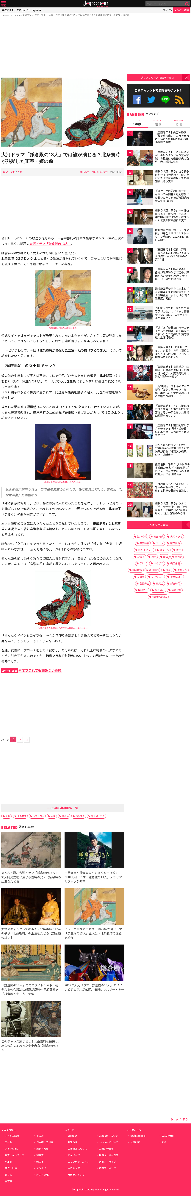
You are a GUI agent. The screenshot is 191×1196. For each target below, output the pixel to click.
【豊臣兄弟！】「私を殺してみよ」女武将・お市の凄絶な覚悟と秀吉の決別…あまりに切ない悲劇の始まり (172, 352)
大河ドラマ (38, 816)
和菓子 (40, 1161)
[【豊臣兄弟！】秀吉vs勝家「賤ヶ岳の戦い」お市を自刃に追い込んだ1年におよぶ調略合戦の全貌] (140, 139)
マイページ (74, 1155)
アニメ (159, 543)
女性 (53, 816)
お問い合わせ (106, 1148)
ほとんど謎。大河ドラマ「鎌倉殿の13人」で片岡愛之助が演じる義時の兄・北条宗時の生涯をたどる (31, 876)
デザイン (182, 570)
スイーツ (164, 550)
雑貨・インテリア (14, 1155)
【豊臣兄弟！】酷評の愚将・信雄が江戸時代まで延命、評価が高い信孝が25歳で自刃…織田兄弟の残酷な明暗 (172, 274)
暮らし (8, 1174)
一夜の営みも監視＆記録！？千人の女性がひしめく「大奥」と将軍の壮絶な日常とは (172, 487)
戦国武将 (175, 543)
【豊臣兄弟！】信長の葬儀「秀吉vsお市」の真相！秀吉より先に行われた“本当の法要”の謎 (172, 254)
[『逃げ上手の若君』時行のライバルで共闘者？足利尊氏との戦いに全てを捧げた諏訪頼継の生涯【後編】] (140, 334)
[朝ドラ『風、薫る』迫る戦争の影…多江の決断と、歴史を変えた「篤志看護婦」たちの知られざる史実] (140, 178)
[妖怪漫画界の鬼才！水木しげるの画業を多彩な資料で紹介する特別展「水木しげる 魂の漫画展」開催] (140, 295)
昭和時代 (143, 590)
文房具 (140, 576)
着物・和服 (42, 1148)
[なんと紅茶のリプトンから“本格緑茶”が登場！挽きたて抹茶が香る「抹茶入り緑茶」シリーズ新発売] (140, 451)
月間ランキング (76, 1174)
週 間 (158, 122)
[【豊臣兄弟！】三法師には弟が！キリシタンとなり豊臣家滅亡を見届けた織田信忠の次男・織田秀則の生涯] (140, 158)
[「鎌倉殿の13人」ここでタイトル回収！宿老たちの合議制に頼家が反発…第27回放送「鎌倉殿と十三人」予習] (31, 963)
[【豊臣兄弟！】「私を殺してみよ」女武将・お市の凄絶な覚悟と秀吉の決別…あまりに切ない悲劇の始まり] (140, 353)
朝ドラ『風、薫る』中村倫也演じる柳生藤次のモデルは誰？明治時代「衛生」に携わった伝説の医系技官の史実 (172, 215)
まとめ (40, 1135)
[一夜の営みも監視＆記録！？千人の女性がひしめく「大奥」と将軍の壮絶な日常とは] (140, 490)
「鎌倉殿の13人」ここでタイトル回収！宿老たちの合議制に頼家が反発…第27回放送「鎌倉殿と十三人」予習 (30, 989)
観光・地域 (11, 1168)
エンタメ (41, 1168)
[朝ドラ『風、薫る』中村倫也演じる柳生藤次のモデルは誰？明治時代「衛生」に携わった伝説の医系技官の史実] (140, 217)
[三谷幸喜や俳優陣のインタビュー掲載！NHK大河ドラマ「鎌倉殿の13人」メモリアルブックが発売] (94, 851)
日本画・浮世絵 (44, 1142)
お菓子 (141, 556)
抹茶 (168, 570)
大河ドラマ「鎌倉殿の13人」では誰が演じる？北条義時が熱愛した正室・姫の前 (89, 15)
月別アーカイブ (107, 1161)
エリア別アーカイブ (78, 1161)
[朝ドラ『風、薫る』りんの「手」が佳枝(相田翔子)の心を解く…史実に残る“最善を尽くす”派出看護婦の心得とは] (140, 510)
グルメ (8, 1161)
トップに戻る (180, 1119)
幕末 (153, 556)
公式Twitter (151, 99)
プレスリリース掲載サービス (157, 77)
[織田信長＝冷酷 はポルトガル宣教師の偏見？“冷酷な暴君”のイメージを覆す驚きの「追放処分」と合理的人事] (140, 471)
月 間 (179, 122)
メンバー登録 (181, 10)
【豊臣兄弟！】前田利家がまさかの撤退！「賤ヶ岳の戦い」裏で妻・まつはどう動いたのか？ (172, 430)
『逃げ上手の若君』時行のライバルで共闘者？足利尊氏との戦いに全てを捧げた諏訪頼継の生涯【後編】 (172, 332)
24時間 (137, 122)
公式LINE (165, 99)
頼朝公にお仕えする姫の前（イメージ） (62, 481)
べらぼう (158, 563)
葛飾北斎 (176, 590)
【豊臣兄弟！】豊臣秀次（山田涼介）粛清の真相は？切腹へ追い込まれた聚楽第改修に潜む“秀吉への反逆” (172, 372)
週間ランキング (107, 1168)
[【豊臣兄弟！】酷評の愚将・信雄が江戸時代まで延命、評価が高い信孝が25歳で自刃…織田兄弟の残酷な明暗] (140, 275)
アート (8, 1142)
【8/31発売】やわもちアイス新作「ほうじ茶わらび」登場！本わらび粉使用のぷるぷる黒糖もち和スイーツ (172, 391)
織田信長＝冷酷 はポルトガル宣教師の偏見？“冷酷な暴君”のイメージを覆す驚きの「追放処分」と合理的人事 (172, 469)
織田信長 (175, 563)
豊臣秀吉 (144, 583)
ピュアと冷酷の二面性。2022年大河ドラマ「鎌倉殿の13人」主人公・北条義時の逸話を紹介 (93, 933)
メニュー (3, 4)
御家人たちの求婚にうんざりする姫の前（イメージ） (62, 627)
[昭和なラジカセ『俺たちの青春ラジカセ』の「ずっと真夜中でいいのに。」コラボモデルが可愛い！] (140, 314)
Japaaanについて (108, 1142)
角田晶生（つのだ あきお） (94, 172)
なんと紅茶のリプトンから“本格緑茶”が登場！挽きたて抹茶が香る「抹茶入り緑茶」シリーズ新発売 (172, 450)
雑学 (178, 550)
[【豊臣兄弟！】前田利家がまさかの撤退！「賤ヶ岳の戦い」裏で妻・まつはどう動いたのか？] (140, 432)
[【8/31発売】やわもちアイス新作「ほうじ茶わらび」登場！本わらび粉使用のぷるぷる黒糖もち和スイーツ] (140, 392)
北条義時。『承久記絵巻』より (63, 327)
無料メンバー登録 (108, 1155)
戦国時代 (158, 536)
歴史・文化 (40, 15)
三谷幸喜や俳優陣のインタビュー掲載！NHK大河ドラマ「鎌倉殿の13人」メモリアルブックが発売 (93, 876)
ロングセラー (145, 550)
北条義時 (21, 816)
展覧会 (159, 583)
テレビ (143, 563)
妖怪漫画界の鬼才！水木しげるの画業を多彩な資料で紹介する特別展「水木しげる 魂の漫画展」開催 (172, 293)
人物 (19, 172)
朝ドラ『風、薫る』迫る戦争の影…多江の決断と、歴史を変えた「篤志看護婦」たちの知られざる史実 (172, 176)
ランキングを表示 (157, 525)
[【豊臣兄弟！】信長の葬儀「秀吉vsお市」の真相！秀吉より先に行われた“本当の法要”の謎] (140, 256)
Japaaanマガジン (22, 15)
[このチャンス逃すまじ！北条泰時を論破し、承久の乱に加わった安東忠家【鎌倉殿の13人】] (31, 1019)
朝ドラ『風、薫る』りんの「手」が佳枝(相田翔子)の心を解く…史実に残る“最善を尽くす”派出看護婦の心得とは (171, 509)
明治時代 (137, 570)
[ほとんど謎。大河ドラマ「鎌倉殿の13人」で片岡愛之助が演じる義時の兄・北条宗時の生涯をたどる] (31, 851)
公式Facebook (137, 99)
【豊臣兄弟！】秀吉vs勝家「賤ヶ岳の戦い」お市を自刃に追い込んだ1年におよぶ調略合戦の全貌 (172, 137)
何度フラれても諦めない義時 (32, 670)
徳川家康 (154, 570)
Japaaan (95, 4)
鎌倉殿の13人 (98, 816)
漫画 (165, 556)
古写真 (8, 1181)
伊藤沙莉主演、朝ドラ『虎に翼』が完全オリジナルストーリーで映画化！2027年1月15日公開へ (172, 235)
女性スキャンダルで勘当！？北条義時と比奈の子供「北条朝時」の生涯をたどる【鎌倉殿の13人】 (31, 933)
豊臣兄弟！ (176, 576)
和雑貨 (40, 1155)
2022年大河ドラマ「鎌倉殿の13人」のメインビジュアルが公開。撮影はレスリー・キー (94, 987)
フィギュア (157, 576)
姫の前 (65, 816)
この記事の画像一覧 (64, 808)
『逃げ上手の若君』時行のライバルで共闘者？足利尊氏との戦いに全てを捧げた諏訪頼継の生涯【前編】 (172, 196)
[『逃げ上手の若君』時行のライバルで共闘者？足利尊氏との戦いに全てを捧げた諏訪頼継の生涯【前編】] (140, 197)
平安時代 (144, 543)
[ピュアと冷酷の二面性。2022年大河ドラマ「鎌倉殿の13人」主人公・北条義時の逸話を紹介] (94, 907)
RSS (179, 99)
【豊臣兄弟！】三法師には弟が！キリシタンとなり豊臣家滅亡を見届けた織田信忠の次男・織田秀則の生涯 (172, 157)
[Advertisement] (62, 48)
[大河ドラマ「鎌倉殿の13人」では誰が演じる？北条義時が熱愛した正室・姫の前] (62, 113)
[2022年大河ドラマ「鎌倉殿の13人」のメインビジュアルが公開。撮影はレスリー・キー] (94, 963)
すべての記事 (12, 1135)
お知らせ (72, 1142)
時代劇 (178, 556)
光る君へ (160, 590)
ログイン (167, 10)
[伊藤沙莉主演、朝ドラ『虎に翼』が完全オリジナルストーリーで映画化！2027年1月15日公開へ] (140, 236)
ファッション (12, 1148)
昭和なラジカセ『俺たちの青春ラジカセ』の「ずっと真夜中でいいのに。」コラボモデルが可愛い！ (172, 313)
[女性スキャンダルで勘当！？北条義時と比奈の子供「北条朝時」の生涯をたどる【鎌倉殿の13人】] (31, 907)
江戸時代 (142, 536)
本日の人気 (74, 1168)
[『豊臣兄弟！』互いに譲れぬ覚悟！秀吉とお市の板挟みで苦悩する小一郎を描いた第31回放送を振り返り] (140, 412)
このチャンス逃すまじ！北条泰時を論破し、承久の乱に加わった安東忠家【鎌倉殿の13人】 (31, 1045)
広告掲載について (77, 1148)
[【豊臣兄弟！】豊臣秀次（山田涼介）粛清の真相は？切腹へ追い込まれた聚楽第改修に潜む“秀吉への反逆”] (140, 373)
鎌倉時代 (80, 816)
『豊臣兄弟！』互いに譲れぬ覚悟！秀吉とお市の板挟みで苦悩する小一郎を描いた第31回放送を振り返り (172, 411)
